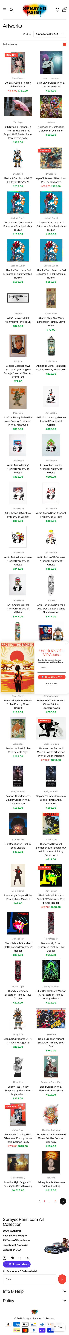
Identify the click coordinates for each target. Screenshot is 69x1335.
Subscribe (62, 1279)
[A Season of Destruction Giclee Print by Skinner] (51, 106)
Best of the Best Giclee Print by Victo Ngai (18, 750)
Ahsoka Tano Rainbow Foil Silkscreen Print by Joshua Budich (51, 274)
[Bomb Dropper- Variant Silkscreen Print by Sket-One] (51, 1018)
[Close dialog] (66, 643)
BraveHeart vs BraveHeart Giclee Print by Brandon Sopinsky (51, 1138)
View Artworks (5, 9)
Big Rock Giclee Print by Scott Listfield (18, 846)
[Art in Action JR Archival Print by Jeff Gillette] (18, 493)
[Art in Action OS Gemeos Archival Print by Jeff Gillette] (51, 537)
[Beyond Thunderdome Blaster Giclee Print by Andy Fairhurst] (18, 776)
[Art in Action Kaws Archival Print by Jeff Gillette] (51, 493)
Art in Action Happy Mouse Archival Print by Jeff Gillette (51, 421)
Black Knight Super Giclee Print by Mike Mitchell (18, 897)
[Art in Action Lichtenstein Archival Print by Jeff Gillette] (18, 537)
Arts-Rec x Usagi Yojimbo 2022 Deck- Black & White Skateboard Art (51, 609)
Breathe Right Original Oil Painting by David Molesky (18, 1184)
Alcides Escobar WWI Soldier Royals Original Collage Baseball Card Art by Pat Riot (18, 371)
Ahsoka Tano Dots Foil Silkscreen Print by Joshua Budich (51, 226)
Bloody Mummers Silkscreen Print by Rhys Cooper (18, 995)
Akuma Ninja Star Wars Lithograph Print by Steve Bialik (51, 322)
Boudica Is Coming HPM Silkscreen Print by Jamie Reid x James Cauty (18, 1138)
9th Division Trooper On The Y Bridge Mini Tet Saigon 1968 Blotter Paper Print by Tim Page (18, 132)
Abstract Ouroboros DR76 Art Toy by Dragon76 (18, 180)
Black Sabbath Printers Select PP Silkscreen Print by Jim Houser (51, 899)
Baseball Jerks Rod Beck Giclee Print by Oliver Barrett (18, 704)
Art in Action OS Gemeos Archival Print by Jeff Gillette (51, 561)
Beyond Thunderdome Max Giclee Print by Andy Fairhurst (51, 800)
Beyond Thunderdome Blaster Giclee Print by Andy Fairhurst (17, 800)
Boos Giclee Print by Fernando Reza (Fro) (51, 1088)
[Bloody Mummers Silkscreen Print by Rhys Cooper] (18, 971)
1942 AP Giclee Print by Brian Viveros (18, 84)
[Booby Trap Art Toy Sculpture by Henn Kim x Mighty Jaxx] (18, 1066)
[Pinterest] (12, 1258)
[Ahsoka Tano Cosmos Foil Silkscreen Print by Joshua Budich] (18, 202)
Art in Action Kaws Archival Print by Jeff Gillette (51, 515)
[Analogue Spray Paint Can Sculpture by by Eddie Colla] (51, 346)
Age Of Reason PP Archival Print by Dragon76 (51, 180)
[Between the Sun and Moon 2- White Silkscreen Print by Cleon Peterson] (51, 728)
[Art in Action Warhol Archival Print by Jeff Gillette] (18, 585)
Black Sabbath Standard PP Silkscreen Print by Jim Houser (18, 947)
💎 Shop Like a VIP (52, 677)
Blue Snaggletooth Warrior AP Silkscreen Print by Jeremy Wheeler (51, 995)
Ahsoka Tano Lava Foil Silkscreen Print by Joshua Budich (18, 274)
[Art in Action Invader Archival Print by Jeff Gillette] (51, 445)
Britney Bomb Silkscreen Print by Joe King (51, 1184)
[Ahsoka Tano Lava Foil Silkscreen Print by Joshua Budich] (18, 250)
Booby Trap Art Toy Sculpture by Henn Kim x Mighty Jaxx (18, 1090)
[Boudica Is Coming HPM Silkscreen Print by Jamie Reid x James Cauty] (18, 1114)
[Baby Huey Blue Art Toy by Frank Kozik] (51, 632)
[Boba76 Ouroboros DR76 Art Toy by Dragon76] (18, 1018)
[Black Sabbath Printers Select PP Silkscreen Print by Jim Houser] (51, 875)
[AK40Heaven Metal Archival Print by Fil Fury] (18, 298)
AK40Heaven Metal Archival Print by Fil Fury (18, 320)
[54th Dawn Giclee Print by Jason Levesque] (51, 62)
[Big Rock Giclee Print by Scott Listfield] (18, 823)
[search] (11, 10)
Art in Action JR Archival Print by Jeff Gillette (18, 515)
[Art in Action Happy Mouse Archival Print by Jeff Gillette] (51, 397)
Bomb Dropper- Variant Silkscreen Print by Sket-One (51, 1043)
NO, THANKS (51, 684)
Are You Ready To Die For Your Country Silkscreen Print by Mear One (18, 421)
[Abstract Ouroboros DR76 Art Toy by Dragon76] (18, 158)
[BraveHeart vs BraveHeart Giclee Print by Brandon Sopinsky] (51, 1114)
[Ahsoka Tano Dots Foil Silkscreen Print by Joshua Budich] (51, 202)
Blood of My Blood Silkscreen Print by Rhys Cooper (51, 947)
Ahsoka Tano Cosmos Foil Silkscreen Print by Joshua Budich (18, 226)
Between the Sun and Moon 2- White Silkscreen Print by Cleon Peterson (51, 752)
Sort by (27, 34)
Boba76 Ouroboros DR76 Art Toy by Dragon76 (18, 1041)
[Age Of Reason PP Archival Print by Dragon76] (51, 158)
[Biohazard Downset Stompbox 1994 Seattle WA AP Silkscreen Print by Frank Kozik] (51, 823)
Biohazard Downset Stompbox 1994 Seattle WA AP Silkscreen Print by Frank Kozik (51, 849)
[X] (27, 1258)
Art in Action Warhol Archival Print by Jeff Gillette (18, 609)
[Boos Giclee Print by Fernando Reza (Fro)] (51, 1066)
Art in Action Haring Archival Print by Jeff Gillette (18, 469)
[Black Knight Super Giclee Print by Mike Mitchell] (18, 875)
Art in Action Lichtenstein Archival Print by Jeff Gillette (18, 561)
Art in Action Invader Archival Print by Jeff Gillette (51, 469)
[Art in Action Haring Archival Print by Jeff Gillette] (18, 445)
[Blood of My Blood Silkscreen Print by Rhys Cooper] (51, 923)
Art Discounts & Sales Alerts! (20, 1271)
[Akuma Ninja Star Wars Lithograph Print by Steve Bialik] (51, 298)
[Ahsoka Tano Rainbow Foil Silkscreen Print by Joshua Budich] (51, 250)
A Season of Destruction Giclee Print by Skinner (51, 129)
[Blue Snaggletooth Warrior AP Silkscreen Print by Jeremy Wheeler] (51, 971)
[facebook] (20, 1258)
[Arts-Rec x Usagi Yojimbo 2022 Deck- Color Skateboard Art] (18, 632)
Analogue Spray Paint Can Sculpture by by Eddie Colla (51, 368)
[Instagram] (4, 1258)
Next (63, 1201)
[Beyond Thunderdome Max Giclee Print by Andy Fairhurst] (51, 776)
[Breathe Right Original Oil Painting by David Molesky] (18, 1162)
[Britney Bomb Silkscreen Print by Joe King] (51, 1162)
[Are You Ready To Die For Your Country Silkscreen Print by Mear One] (18, 397)
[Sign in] (57, 9)
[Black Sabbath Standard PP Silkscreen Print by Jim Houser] (18, 923)
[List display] (64, 44)
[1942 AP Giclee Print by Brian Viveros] (18, 62)
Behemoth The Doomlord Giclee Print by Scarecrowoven (51, 704)
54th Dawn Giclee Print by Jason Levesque (51, 84)
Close (34, 1291)
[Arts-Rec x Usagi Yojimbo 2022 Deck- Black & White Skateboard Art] (51, 585)
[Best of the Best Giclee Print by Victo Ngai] (18, 728)
